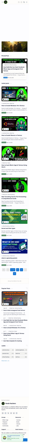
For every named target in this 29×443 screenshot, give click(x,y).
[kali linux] (12, 226)
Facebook (4, 424)
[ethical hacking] (13, 65)
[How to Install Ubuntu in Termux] (14, 123)
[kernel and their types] (14, 216)
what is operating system (9, 258)
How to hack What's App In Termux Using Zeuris (14, 166)
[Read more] (23, 77)
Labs (17, 425)
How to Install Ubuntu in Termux (12, 135)
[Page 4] (21, 269)
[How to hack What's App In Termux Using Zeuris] (14, 153)
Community (5, 425)
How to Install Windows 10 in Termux (13, 105)
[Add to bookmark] (26, 60)
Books (17, 422)
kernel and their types (8, 228)
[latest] (9, 163)
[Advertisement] (14, 23)
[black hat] (6, 65)
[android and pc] (6, 255)
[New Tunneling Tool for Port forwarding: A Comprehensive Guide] (14, 185)
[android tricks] (6, 103)
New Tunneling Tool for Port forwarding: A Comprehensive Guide (14, 197)
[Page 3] (17, 269)
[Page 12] (14, 273)
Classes (18, 424)
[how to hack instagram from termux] (14, 298)
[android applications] (21, 350)
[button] (2, 2)
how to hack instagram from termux (14, 310)
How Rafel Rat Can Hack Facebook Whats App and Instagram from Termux (13, 69)
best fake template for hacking (12, 341)
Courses (18, 420)
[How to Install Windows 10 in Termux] (14, 93)
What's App (5, 420)
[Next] (12, 269)
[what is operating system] (14, 246)
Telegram (4, 422)
